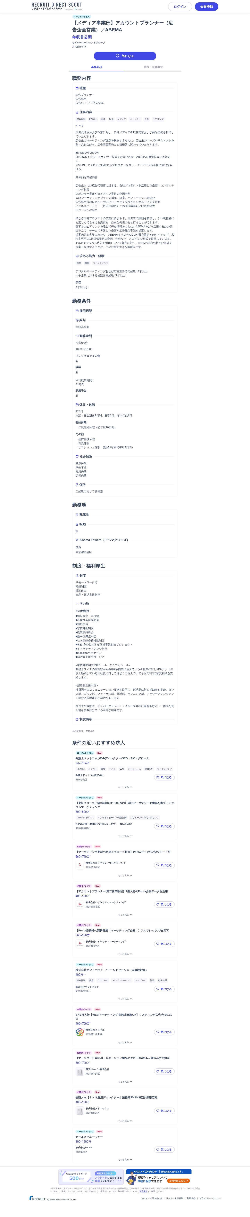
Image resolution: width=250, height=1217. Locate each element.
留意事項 (143, 1191)
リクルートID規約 (174, 1198)
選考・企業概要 (153, 66)
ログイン (180, 6)
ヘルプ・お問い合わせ (151, 1198)
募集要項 (96, 66)
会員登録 (206, 6)
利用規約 (191, 1198)
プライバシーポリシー (210, 1198)
